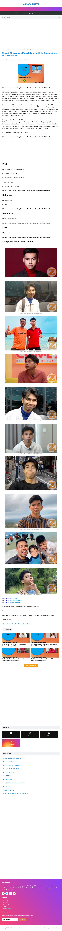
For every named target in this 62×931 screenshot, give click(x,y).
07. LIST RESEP (7, 779)
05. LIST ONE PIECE (9, 772)
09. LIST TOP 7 (7, 786)
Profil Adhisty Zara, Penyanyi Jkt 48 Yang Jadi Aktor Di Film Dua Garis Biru (44, 645)
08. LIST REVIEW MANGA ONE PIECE (13, 783)
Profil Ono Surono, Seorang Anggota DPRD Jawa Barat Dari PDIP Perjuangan (44, 659)
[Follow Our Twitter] (6, 893)
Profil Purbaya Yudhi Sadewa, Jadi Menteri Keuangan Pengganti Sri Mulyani (14, 645)
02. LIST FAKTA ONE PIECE (11, 761)
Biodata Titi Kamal (15, 602)
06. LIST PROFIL (7, 776)
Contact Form (6, 901)
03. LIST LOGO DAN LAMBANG (12, 765)
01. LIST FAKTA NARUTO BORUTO (12, 758)
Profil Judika (13, 598)
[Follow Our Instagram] (10, 893)
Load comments (31, 665)
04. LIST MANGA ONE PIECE (11, 769)
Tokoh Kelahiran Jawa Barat (21, 624)
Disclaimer (5, 902)
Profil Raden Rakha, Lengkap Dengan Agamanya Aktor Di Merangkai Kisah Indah (15, 659)
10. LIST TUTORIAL (8, 790)
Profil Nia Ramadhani (16, 600)
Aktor (9, 624)
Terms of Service (7, 908)
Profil (5, 624)
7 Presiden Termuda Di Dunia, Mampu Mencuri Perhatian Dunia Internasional (30, 13)
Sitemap (5, 906)
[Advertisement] (31, 33)
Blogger (58, 928)
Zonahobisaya (45, 928)
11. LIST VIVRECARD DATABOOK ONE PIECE (15, 793)
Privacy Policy (6, 904)
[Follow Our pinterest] (14, 893)
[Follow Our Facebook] (3, 893)
